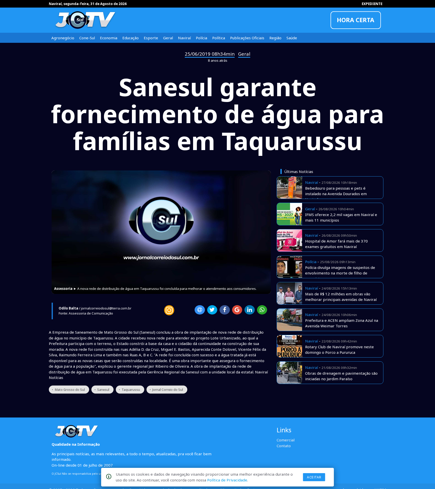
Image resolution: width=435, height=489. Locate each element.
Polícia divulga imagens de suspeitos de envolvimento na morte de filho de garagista (340, 273)
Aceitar (314, 477)
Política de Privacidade (227, 479)
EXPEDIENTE (372, 4)
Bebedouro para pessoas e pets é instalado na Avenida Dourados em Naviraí (336, 194)
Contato (284, 445)
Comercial (286, 439)
